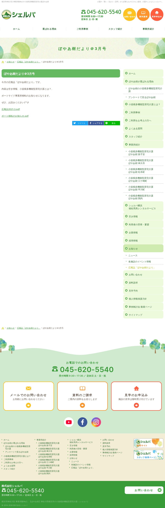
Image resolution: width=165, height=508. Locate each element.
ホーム (132, 73)
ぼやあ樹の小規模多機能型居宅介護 (145, 90)
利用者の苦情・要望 (139, 224)
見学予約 (133, 290)
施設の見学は (136, 396)
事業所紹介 (134, 144)
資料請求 (133, 282)
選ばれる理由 (49, 29)
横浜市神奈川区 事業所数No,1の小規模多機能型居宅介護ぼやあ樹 (25, 2)
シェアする (96, 122)
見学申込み (156, 14)
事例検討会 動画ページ (140, 306)
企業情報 (133, 232)
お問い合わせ (135, 274)
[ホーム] (3, 62)
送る (111, 122)
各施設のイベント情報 (139, 261)
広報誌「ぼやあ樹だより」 (141, 267)
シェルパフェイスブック (82, 422)
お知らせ (133, 248)
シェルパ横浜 (142, 207)
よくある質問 (135, 128)
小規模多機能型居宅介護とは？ (144, 104)
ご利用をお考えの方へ (140, 120)
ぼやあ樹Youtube (69, 422)
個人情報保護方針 (138, 298)
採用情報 (133, 240)
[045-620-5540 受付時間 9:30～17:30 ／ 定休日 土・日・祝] (101, 14)
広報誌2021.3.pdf (11, 109)
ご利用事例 (134, 112)
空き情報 (133, 216)
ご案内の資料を (82, 396)
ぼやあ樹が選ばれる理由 (141, 81)
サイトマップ (135, 314)
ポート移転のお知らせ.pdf (15, 116)
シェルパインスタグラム (96, 422)
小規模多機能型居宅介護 (140, 153)
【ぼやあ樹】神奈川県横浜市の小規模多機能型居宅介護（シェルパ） (59, 501)
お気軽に (28, 396)
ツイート (80, 122)
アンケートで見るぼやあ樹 (141, 97)
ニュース (132, 255)
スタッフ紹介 (135, 136)
